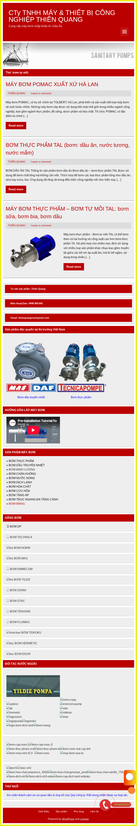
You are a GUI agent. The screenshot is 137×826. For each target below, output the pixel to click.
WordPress (68, 818)
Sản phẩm (61, 811)
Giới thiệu (43, 811)
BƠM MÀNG (17, 503)
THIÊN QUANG (16, 93)
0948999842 (122, 804)
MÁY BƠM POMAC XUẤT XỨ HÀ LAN (52, 84)
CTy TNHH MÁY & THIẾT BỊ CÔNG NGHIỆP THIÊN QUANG (62, 16)
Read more (16, 125)
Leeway (84, 818)
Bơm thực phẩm (81, 397)
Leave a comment (41, 93)
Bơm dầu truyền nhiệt (31, 397)
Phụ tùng (79, 811)
